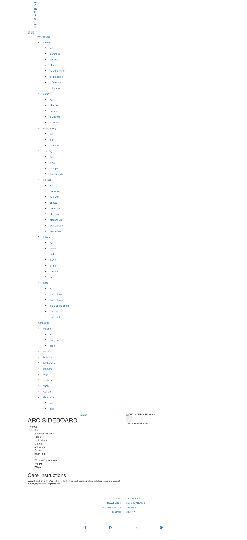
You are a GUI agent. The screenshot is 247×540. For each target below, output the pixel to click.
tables (46, 237)
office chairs (56, 82)
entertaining (49, 128)
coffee (53, 254)
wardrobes (55, 231)
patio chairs (56, 294)
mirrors (47, 351)
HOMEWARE (43, 322)
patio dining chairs (59, 305)
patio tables (56, 317)
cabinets (54, 197)
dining (53, 265)
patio (46, 282)
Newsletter (114, 502)
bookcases (55, 191)
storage (47, 179)
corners (54, 111)
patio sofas (56, 311)
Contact (116, 511)
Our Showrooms (135, 502)
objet (52, 408)
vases (46, 385)
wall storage (56, 225)
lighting (47, 328)
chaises (54, 105)
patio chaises (57, 300)
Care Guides (133, 498)
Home (118, 498)
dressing (54, 271)
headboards (56, 174)
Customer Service (110, 507)
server (53, 277)
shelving (54, 214)
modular (54, 122)
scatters (47, 380)
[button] (35, 1)
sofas (46, 93)
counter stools (57, 71)
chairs (53, 65)
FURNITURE (43, 36)
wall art (47, 391)
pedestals (55, 208)
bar (52, 139)
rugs (45, 374)
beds (52, 162)
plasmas (54, 145)
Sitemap (130, 511)
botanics (47, 357)
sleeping (47, 151)
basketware (49, 363)
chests (53, 202)
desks (53, 259)
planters (47, 368)
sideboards (56, 219)
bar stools (55, 53)
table (52, 345)
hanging (54, 340)
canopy (54, 168)
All (51, 48)
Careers (131, 507)
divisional (55, 116)
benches (54, 59)
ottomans (55, 88)
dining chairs (57, 76)
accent (53, 248)
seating (47, 42)
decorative (48, 397)
